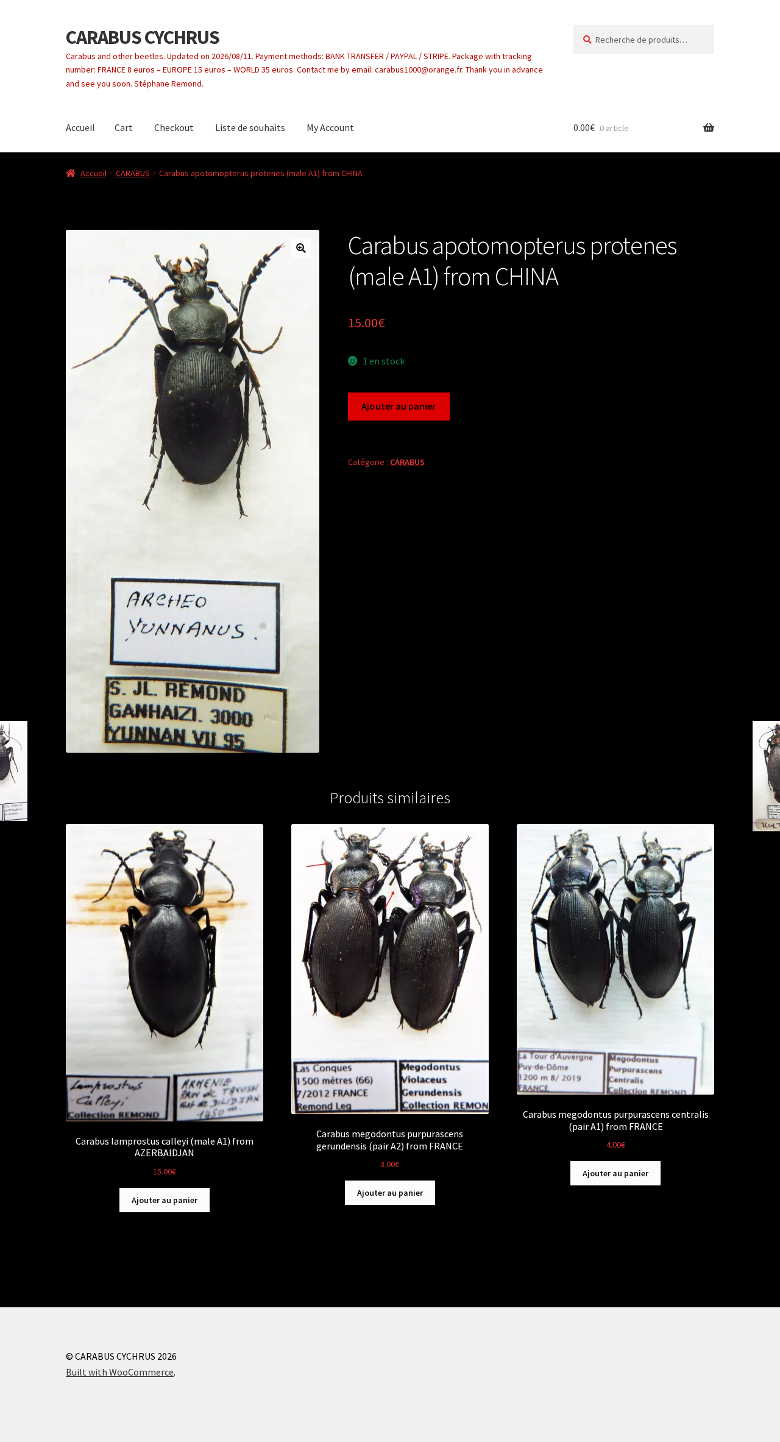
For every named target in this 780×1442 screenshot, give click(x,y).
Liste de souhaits (250, 127)
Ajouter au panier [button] (164, 1200)
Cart (124, 127)
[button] (301, 248)
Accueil (80, 127)
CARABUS (133, 173)
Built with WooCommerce (120, 1372)
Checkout (174, 127)
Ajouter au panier (398, 406)
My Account (330, 127)
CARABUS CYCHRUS (142, 37)
